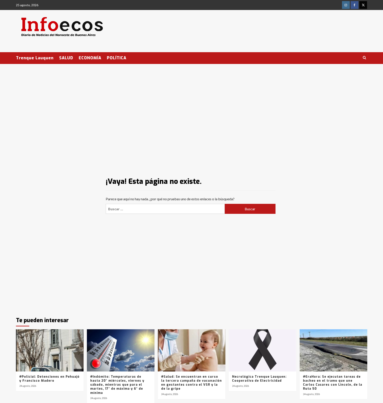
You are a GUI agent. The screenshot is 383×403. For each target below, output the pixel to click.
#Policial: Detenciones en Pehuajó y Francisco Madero (49, 379)
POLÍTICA (116, 58)
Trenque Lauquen (35, 58)
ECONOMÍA (90, 58)
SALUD (66, 58)
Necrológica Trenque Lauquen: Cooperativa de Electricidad (259, 379)
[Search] (364, 58)
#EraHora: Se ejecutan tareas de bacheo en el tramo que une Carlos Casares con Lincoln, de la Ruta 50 (332, 383)
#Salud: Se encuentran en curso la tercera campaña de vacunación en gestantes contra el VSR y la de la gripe (191, 383)
